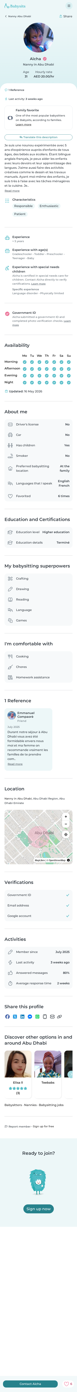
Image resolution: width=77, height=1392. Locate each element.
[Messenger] (30, 1016)
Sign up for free (43, 1126)
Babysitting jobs (51, 1105)
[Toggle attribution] (68, 860)
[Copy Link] (59, 1016)
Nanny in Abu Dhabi (38, 64)
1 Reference (16, 90)
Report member (19, 1126)
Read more (12, 190)
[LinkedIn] (22, 1016)
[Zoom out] (66, 824)
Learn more (23, 124)
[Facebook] (7, 1016)
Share (67, 16)
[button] (28, 739)
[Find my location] (66, 834)
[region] (38, 837)
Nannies (30, 1105)
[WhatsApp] (37, 1016)
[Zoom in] (66, 816)
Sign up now (39, 1209)
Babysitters (13, 1105)
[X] (15, 1016)
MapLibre (40, 860)
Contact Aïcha (30, 1384)
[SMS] (45, 1016)
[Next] (71, 1074)
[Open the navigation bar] (69, 5)
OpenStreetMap (57, 860)
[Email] (52, 1016)
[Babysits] (14, 5)
